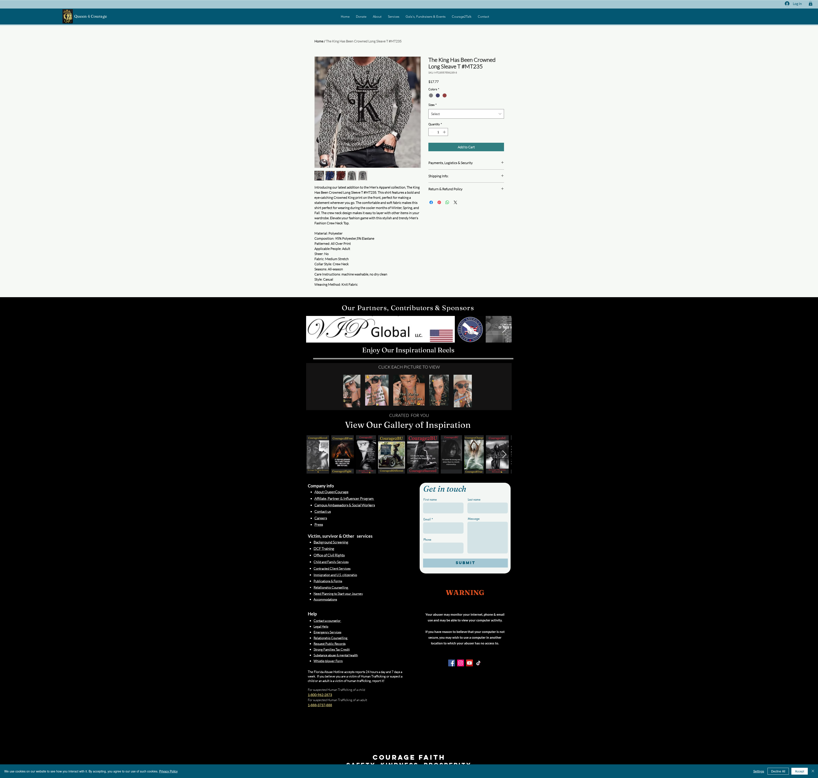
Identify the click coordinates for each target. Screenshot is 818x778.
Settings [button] (758, 771)
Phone (427, 539)
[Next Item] (504, 329)
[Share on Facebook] (431, 202)
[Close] (812, 771)
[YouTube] (469, 663)
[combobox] (466, 114)
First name (430, 499)
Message (474, 518)
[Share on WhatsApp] (447, 202)
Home (318, 41)
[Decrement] (431, 132)
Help (312, 613)
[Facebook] (451, 663)
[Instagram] (460, 663)
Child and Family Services (331, 562)
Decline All (778, 771)
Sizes (432, 105)
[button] (810, 3)
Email (427, 519)
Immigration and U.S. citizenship (335, 575)
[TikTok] (478, 663)
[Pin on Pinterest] (439, 202)
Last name (474, 499)
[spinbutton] (438, 132)
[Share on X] (455, 202)
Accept (799, 771)
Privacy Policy (168, 771)
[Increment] (444, 132)
